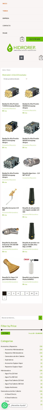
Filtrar (5, 333)
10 (32, 293)
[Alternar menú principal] (21, 58)
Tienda (5, 11)
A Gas (7, 401)
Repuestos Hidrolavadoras (14, 353)
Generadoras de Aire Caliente (11, 391)
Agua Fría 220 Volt (11, 373)
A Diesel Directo (10, 394)
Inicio (5, 3)
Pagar (5, 33)
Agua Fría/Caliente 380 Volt (14, 384)
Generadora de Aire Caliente (14, 356)
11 (36, 293)
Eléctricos (8, 404)
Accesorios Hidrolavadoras (14, 349)
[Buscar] (40, 318)
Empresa (6, 18)
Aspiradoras (9, 360)
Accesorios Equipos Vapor (14, 363)
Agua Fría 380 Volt (11, 377)
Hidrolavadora (6, 370)
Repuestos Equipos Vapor (14, 367)
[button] (34, 39)
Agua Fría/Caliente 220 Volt (14, 380)
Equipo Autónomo (11, 387)
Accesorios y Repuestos (9, 346)
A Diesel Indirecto (11, 397)
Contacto (6, 25)
